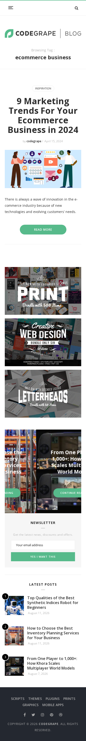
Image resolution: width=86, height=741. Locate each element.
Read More (43, 230)
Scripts (17, 698)
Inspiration (43, 88)
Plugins (52, 698)
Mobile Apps (53, 705)
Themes (35, 698)
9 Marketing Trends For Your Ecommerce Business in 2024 (43, 115)
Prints (69, 698)
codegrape (34, 141)
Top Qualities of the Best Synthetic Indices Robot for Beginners (52, 602)
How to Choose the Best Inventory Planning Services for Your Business (53, 633)
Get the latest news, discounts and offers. (43, 535)
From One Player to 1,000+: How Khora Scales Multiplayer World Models (53, 462)
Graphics (30, 705)
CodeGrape (49, 724)
